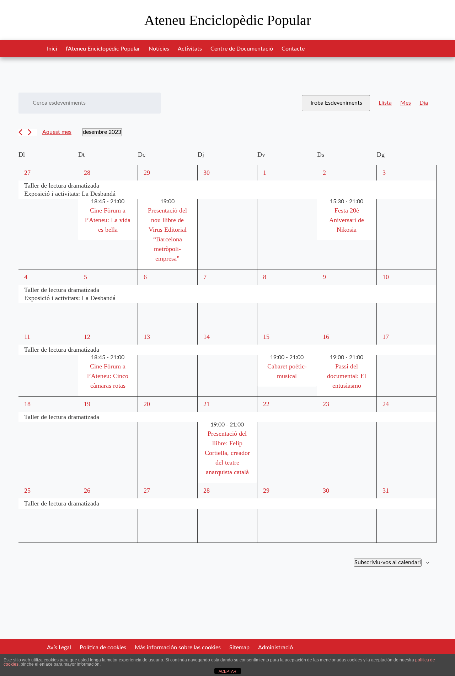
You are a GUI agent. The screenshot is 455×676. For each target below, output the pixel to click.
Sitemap (239, 647)
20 (147, 404)
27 (27, 172)
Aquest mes (56, 132)
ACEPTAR (227, 671)
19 (87, 404)
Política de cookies (103, 647)
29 (147, 172)
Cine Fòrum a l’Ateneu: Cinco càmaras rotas (107, 376)
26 (87, 490)
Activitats (190, 49)
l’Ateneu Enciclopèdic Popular (103, 49)
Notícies (159, 49)
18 (27, 404)
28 (87, 172)
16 (326, 336)
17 (385, 336)
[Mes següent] (30, 132)
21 (206, 404)
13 (147, 336)
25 (27, 490)
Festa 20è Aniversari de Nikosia (346, 220)
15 (266, 336)
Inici (52, 49)
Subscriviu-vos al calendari (387, 562)
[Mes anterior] (20, 132)
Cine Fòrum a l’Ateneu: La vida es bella (107, 220)
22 (266, 404)
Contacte (293, 49)
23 (326, 404)
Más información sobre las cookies (178, 647)
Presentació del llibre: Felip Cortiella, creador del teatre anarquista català (227, 453)
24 (385, 404)
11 (27, 336)
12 (87, 336)
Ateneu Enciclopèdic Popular (227, 20)
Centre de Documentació (241, 49)
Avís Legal (59, 647)
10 (385, 277)
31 (385, 490)
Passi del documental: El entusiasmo (346, 376)
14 (206, 336)
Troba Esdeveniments (336, 103)
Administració (275, 647)
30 (206, 172)
